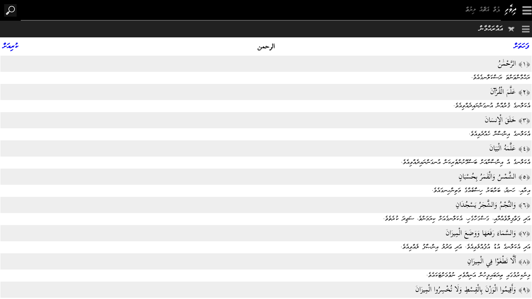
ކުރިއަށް (10, 46)
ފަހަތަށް (521, 46)
